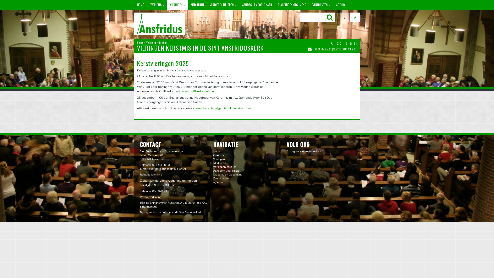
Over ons (156, 5)
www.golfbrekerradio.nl (198, 91)
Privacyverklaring (150, 196)
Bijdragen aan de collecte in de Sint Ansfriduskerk (170, 212)
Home (140, 5)
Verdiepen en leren (222, 5)
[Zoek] (330, 17)
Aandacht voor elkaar (257, 5)
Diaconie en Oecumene (292, 5)
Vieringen (176, 5)
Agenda (341, 5)
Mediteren (197, 5)
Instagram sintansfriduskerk (304, 151)
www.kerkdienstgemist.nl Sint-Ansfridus (223, 108)
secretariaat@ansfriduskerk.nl (336, 49)
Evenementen (319, 5)
